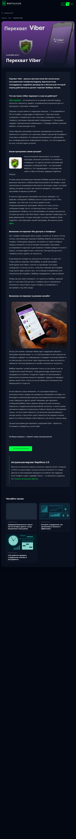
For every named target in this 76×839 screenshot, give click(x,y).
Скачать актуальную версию (26, 479)
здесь (11, 223)
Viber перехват (15, 100)
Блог (9, 18)
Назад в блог (8, 13)
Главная (4, 18)
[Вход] (68, 4)
